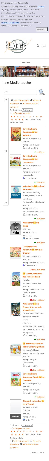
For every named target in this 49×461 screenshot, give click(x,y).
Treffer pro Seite (16, 122)
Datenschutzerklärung (10, 22)
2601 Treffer (30, 119)
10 (37, 116)
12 (12, 119)
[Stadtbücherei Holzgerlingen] (18, 45)
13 (16, 119)
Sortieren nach (16, 110)
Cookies (41, 6)
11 (41, 116)
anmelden (26, 62)
